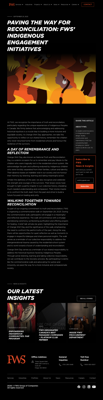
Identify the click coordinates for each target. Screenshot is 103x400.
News (58, 378)
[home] (11, 4)
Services (10, 378)
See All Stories (86, 298)
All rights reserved (15, 388)
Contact (88, 4)
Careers (81, 378)
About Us (47, 378)
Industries (28, 4)
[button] (19, 4)
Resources (69, 378)
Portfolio (34, 378)
